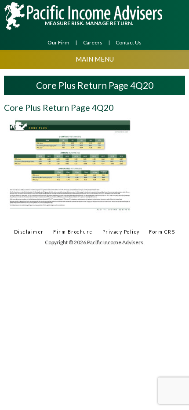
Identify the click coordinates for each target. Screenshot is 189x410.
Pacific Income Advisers (84, 16)
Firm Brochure (73, 231)
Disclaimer (29, 231)
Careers (92, 42)
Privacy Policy (121, 231)
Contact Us (129, 42)
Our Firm (58, 42)
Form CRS (162, 231)
